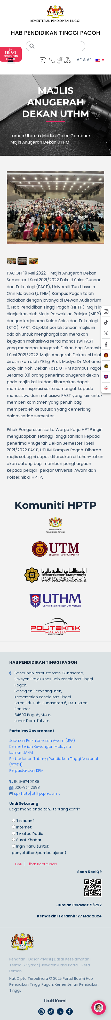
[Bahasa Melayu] (97, 60)
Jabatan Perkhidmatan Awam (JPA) (42, 740)
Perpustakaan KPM (26, 770)
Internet (24, 827)
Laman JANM (21, 752)
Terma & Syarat (23, 965)
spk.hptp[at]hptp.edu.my (37, 793)
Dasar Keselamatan (71, 959)
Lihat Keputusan (42, 864)
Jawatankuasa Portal (59, 965)
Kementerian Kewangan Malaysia (40, 746)
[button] (11, 59)
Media (48, 136)
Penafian (17, 959)
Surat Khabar (28, 839)
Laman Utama (24, 136)
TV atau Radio (29, 833)
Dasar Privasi (39, 959)
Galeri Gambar (72, 136)
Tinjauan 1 (25, 820)
